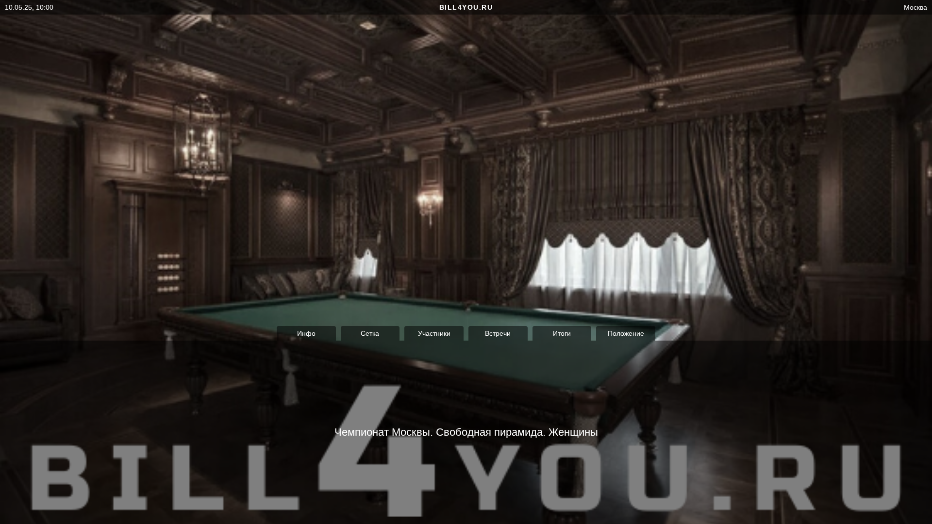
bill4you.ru (466, 7)
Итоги (562, 333)
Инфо (306, 333)
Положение (626, 333)
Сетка (370, 333)
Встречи (498, 333)
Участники (434, 333)
